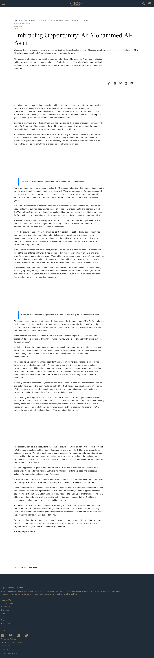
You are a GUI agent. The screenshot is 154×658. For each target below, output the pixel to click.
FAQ (3, 616)
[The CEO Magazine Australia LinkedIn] (21, 635)
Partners (5, 623)
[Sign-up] (132, 84)
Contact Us (7, 603)
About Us (6, 600)
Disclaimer (6, 646)
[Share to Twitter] (121, 84)
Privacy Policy (8, 639)
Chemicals (18, 26)
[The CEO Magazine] (61, 582)
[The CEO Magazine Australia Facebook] (5, 635)
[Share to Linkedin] (126, 84)
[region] (31, 14)
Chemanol (23, 118)
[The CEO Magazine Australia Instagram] (28, 635)
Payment (6, 649)
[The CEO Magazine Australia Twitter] (13, 635)
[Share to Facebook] (115, 84)
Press (4, 620)
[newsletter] (149, 4)
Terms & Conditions (11, 642)
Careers (5, 610)
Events (5, 613)
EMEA (16, 28)
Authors (5, 606)
